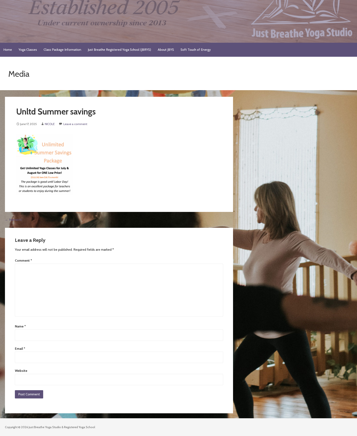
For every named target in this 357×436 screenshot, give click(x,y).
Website (21, 371)
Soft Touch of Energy (196, 50)
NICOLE (50, 124)
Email (20, 349)
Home (7, 50)
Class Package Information (62, 50)
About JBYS (166, 50)
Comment (23, 260)
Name (20, 326)
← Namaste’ (13, 220)
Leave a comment (75, 124)
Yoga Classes (28, 50)
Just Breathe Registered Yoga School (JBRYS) (119, 50)
